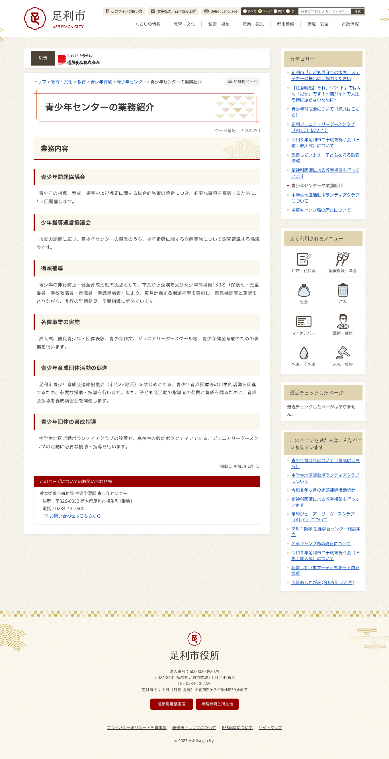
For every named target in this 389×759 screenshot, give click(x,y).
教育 (81, 82)
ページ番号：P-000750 (237, 130)
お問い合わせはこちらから (75, 516)
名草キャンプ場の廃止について (321, 210)
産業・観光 (253, 24)
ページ (267, 11)
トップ (40, 82)
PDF (281, 11)
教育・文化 (184, 24)
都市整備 (285, 24)
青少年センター (132, 82)
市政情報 (350, 24)
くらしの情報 (148, 24)
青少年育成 (101, 82)
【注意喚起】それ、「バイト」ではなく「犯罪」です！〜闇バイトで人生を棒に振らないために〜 (326, 94)
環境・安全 (318, 24)
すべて (252, 11)
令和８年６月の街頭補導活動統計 (323, 490)
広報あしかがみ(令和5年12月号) (322, 582)
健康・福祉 (219, 24)
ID (292, 11)
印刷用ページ (246, 82)
